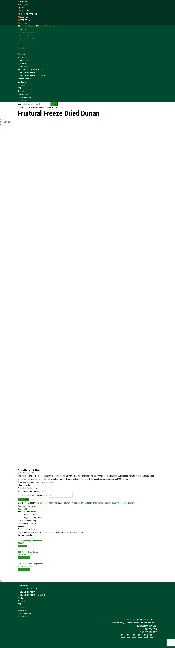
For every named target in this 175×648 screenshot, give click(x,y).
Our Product (23, 66)
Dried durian (65, 503)
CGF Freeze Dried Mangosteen (30, 564)
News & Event (24, 94)
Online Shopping (24, 97)
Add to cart (23, 499)
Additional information (27, 506)
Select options (24, 557)
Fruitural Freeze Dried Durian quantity (33, 495)
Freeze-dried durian (94, 503)
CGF (19, 88)
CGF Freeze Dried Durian (28, 552)
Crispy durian (53, 503)
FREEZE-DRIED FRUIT (27, 73)
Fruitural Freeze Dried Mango (30, 540)
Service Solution (24, 79)
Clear (43, 491)
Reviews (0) (22, 509)
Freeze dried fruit (78, 503)
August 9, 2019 (6, 122)
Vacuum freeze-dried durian (122, 503)
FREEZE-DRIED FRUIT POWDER (31, 76)
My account (22, 8)
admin (2, 119)
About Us (21, 91)
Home (20, 107)
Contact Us (22, 100)
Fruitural (21, 85)
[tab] (87, 506)
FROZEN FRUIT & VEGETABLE (30, 69)
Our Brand (22, 82)
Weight (21, 491)
